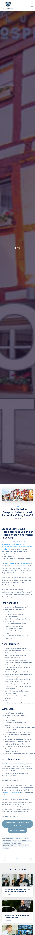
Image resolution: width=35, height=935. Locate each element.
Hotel (26, 838)
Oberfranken (23, 563)
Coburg (19, 838)
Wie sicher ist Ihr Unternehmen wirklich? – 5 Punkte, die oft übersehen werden (17, 890)
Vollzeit (6, 848)
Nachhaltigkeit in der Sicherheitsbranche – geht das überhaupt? (17, 916)
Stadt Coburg (9, 563)
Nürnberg (7, 843)
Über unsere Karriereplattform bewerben (17, 823)
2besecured (18, 518)
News (17, 506)
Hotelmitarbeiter (9, 840)
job (18, 840)
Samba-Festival (15, 573)
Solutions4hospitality (10, 845)
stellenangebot (24, 845)
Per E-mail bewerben (17, 830)
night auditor (27, 840)
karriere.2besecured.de (12, 792)
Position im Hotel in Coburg (15, 764)
